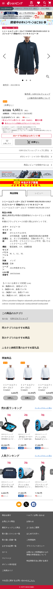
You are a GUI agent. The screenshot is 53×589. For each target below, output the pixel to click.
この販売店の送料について (38, 98)
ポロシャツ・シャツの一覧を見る (34, 157)
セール (5, 318)
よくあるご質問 (32, 528)
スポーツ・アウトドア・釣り (26, 8)
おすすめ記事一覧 (9, 546)
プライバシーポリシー (35, 546)
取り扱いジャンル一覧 (11, 534)
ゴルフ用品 (45, 8)
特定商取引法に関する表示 (37, 561)
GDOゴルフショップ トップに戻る (34, 150)
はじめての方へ (32, 534)
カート (4, 552)
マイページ (6, 558)
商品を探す (6, 515)
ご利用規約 (31, 540)
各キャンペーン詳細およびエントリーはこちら (22, 123)
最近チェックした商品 (11, 528)
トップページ (6, 8)
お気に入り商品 (8, 521)
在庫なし (10, 398)
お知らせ (30, 521)
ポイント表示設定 (9, 564)
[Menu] (3, 3)
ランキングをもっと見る (43, 408)
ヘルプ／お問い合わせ (35, 515)
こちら (32, 581)
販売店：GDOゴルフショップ (37, 94)
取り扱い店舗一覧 (9, 540)
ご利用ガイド (7, 570)
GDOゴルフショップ (19, 318)
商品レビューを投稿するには (36, 165)
